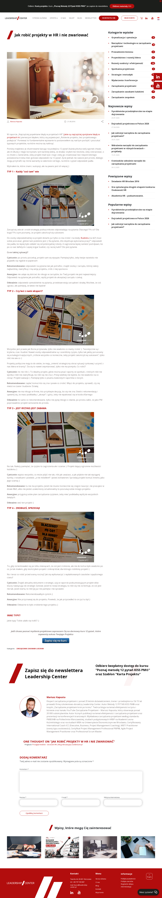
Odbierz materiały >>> (122, 6)
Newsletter (90, 18)
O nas (63, 18)
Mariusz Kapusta (16, 121)
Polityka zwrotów (127, 881)
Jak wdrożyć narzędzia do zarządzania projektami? (131, 134)
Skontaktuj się (108, 18)
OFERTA (53, 18)
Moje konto (100, 892)
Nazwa (23, 797)
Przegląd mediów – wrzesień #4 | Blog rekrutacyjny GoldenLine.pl (57, 744)
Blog (79, 18)
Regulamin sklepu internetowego (127, 885)
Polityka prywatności (128, 879)
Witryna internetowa (112, 797)
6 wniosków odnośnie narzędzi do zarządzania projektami (128, 162)
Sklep (71, 18)
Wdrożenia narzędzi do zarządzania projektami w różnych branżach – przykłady (130, 148)
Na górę (149, 877)
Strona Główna (101, 879)
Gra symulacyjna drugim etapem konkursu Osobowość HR (133, 188)
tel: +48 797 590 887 (77, 882)
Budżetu (85, 238)
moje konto (129, 18)
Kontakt (98, 889)
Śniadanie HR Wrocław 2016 (125, 181)
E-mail (65, 797)
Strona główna (39, 18)
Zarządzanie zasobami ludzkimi (30, 649)
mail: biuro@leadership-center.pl (79, 886)
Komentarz (24, 769)
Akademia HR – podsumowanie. (127, 195)
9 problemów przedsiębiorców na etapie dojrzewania (132, 113)
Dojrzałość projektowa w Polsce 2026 (130, 123)
